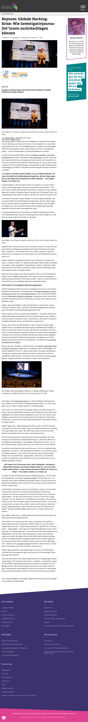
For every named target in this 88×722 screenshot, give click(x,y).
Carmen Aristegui (29, 478)
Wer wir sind (7, 664)
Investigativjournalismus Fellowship (14, 648)
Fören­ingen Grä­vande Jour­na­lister (20, 296)
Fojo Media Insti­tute (28, 294)
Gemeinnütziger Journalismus (54, 619)
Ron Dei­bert (37, 158)
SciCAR (4, 611)
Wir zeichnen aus (50, 635)
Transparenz (6, 670)
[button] (4, 718)
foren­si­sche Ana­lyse (20, 401)
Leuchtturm (48, 641)
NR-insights (6, 626)
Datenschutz (24, 717)
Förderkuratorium (8, 692)
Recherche (48, 608)
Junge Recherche (8, 619)
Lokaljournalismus (50, 611)
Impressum (31, 717)
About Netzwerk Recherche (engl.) (56, 717)
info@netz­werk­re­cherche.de (68, 713)
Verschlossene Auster (52, 644)
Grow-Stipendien (8, 652)
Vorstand (5, 674)
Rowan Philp (9, 138)
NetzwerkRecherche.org (7, 13)
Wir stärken (48, 602)
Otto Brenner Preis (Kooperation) (56, 648)
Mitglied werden (7, 688)
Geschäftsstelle (7, 677)
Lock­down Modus (23, 544)
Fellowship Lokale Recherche (12, 644)
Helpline (47, 622)
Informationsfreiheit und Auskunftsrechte (59, 626)
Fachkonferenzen (8, 615)
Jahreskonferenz (8, 608)
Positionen (5, 681)
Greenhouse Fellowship (10, 655)
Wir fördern (6, 635)
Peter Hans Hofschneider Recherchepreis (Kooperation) (59, 652)
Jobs (3, 685)
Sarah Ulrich (15, 37)
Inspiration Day (7, 622)
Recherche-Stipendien (10, 641)
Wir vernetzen (7, 602)
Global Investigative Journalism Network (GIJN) (19, 695)
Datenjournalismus (50, 615)
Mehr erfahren (73, 95)
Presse (37, 717)
